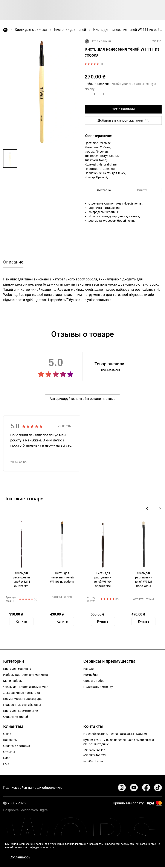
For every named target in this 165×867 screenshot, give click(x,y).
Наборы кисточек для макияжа (25, 674)
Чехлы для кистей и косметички (25, 686)
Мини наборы (13, 680)
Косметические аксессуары (22, 698)
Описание (13, 262)
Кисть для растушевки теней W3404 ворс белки (103, 579)
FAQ (6, 764)
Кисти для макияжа (31, 30)
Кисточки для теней (70, 30)
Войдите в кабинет (98, 84)
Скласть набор (93, 680)
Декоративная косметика (21, 692)
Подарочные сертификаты (22, 704)
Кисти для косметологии (20, 710)
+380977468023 (94, 755)
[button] (10, 158)
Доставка (104, 190)
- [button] (85, 94)
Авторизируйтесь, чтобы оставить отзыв (82, 399)
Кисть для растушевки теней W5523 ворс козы (144, 579)
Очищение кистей (15, 716)
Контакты (10, 740)
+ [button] (104, 94)
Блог (6, 758)
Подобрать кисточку (98, 686)
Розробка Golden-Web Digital (26, 810)
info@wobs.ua (93, 761)
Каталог (89, 668)
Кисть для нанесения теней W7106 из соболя (62, 577)
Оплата (142, 190)
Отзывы (9, 752)
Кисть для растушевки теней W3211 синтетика (21, 579)
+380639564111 (94, 750)
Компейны (90, 674)
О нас (7, 734)
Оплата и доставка (16, 746)
